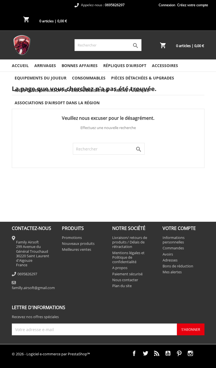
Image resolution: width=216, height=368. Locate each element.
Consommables (88, 78)
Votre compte (179, 228)
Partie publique (131, 90)
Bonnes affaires (80, 65)
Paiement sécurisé (127, 273)
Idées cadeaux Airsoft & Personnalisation (62, 90)
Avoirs (168, 254)
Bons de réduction (178, 266)
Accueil (20, 65)
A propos (119, 267)
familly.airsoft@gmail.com (33, 287)
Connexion (167, 5)
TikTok (201, 353)
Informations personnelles (173, 240)
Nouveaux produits (78, 243)
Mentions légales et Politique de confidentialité (128, 257)
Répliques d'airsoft (124, 65)
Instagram (190, 353)
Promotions (72, 237)
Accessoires (165, 65)
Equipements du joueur (40, 78)
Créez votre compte (192, 5)
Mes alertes (172, 271)
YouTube (168, 353)
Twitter (145, 353)
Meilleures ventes (76, 249)
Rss (156, 353)
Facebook (134, 353)
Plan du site (122, 285)
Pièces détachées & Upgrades (142, 78)
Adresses (170, 260)
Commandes (173, 247)
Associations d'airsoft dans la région (57, 102)
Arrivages (45, 65)
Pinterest (179, 353)
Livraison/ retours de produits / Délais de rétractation (129, 242)
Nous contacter (125, 279)
